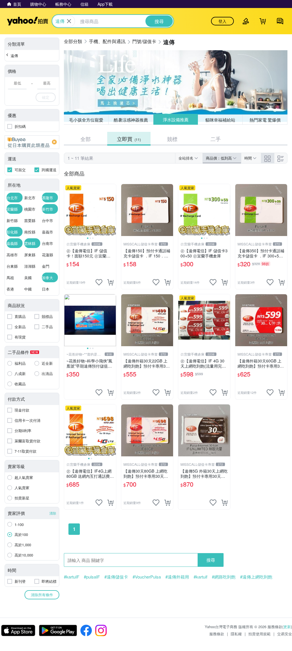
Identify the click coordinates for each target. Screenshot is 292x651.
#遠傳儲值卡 (116, 577)
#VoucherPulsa (147, 577)
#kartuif (200, 577)
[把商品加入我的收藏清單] (99, 282)
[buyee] (32, 142)
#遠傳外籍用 (177, 577)
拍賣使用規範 (259, 633)
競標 (172, 138)
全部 (85, 138)
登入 (222, 21)
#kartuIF (71, 577)
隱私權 (236, 633)
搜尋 (210, 560)
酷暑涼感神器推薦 (131, 120)
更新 (287, 626)
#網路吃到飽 (224, 577)
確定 (45, 97)
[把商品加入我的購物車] (110, 282)
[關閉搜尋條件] (69, 21)
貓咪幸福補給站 (220, 120)
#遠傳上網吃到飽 (256, 577)
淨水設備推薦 (175, 119)
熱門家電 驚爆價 (265, 120)
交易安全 (284, 633)
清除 (52, 513)
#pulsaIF (92, 577)
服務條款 (216, 633)
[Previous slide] (68, 210)
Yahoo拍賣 (27, 21)
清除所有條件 (42, 594)
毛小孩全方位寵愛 (86, 120)
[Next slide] (112, 210)
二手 (215, 138)
